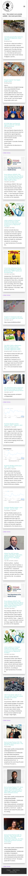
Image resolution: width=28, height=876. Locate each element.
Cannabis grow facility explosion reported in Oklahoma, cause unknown (13, 38)
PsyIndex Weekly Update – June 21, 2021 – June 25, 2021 (13, 508)
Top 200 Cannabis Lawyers (11, 560)
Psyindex (13, 427)
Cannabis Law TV (8, 320)
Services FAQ (13, 872)
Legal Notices (16, 870)
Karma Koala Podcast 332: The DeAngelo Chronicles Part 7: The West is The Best (13, 743)
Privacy (8, 870)
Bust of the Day (8, 699)
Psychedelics (7, 427)
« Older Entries (6, 153)
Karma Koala (7, 746)
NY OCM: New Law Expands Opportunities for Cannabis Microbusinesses (12, 125)
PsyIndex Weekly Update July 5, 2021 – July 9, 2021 (13, 466)
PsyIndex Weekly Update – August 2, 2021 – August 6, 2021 (13, 424)
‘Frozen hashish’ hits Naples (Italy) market (12, 80)
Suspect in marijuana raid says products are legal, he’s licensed (13, 317)
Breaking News (8, 41)
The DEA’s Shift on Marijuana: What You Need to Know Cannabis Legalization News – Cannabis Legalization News (12, 347)
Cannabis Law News (9, 181)
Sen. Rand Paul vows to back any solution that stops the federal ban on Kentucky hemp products (13, 389)
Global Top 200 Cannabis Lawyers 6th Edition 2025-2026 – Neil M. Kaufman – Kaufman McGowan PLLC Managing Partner (13, 556)
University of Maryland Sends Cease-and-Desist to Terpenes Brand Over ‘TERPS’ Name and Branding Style (13, 270)
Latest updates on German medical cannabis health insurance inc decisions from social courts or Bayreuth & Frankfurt (12, 223)
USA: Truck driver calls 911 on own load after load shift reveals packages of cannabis (13, 696)
